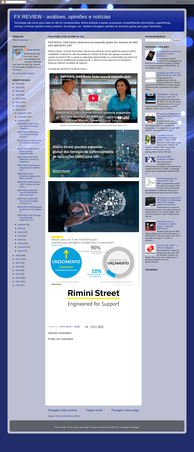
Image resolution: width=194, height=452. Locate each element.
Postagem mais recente (62, 410)
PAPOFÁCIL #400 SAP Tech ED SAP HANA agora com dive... (27, 192)
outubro (21, 121)
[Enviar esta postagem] (86, 326)
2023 (18, 95)
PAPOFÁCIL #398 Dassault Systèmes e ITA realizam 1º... (29, 209)
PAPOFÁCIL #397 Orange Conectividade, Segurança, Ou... (29, 217)
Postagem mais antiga (125, 410)
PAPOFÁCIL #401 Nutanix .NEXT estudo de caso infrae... (29, 184)
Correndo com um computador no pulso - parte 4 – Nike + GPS (167, 137)
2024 (18, 91)
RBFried (114, 427)
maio (20, 236)
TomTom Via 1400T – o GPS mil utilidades (167, 246)
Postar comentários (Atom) (68, 416)
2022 (18, 99)
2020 (18, 106)
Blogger (135, 427)
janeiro (21, 251)
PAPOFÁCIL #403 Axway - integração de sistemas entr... (29, 167)
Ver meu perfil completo (23, 73)
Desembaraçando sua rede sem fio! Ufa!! (167, 179)
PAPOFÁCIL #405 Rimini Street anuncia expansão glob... (28, 151)
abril (20, 240)
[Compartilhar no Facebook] (99, 326)
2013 (18, 274)
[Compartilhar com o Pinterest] (102, 326)
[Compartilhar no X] (96, 326)
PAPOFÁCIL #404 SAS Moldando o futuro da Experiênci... (28, 159)
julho (20, 228)
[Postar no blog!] (94, 326)
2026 (18, 84)
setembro (22, 225)
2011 (18, 282)
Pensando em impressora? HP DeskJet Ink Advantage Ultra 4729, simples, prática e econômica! (169, 201)
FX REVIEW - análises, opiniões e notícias (62, 17)
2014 (18, 270)
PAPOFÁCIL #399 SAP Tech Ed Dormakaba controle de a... (27, 201)
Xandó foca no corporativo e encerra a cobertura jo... (29, 142)
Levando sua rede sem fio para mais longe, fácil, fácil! (169, 74)
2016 (18, 263)
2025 (18, 87)
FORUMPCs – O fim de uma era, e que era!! (167, 95)
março (21, 243)
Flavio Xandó (33, 50)
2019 (18, 110)
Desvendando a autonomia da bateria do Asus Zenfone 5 (169, 53)
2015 (18, 267)
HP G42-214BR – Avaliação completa (165, 158)
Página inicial (94, 410)
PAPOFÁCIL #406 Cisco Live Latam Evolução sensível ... (28, 134)
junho (20, 232)
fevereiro (22, 247)
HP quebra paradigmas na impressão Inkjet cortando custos (169, 116)
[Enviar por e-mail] (91, 326)
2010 (18, 285)
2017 (18, 259)
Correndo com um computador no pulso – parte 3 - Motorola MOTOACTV (167, 225)
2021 (18, 102)
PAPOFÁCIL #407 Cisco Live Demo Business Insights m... (28, 126)
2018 (18, 255)
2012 (18, 278)
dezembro (23, 113)
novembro (23, 117)
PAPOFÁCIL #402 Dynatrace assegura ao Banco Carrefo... (28, 176)
